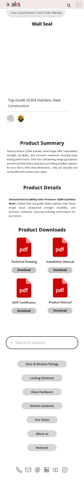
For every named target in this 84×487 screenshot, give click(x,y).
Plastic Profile (43, 12)
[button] (78, 4)
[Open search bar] (69, 5)
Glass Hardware (27, 12)
